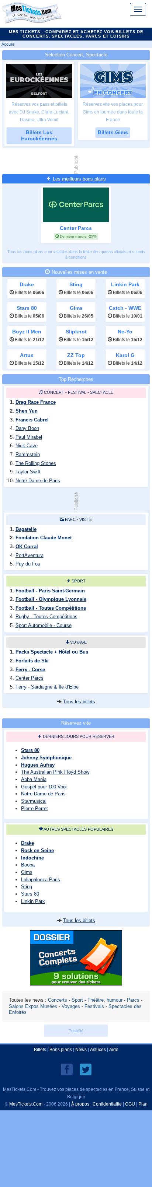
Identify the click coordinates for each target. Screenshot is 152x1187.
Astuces (98, 1049)
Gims (26, 872)
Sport (79, 581)
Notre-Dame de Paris (37, 480)
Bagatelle (26, 529)
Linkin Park (33, 901)
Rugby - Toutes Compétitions (46, 616)
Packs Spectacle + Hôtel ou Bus (51, 652)
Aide (113, 1049)
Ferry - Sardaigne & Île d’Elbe (47, 687)
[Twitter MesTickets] (85, 1069)
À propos (80, 1104)
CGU (130, 1104)
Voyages (71, 1006)
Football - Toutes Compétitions (50, 608)
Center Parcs (29, 678)
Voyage (78, 642)
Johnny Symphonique (46, 757)
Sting (26, 886)
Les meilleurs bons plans (79, 179)
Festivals (94, 1006)
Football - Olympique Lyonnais (50, 599)
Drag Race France (35, 402)
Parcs (133, 1000)
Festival (77, 392)
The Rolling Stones (35, 463)
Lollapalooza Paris (40, 879)
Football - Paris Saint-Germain (50, 591)
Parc (70, 519)
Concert (54, 392)
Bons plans (60, 1049)
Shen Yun (26, 411)
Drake (27, 843)
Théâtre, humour (104, 1000)
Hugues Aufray (38, 765)
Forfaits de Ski (32, 660)
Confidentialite (107, 1104)
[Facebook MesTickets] (67, 1069)
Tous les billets (79, 701)
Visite (85, 519)
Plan (143, 1104)
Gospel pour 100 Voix (44, 786)
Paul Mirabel (28, 437)
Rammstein (27, 454)
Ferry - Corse (30, 669)
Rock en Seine (37, 850)
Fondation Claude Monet (43, 537)
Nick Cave (26, 445)
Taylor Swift (28, 472)
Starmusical (33, 801)
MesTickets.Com (25, 1104)
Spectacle (101, 392)
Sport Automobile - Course (43, 625)
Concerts (57, 1000)
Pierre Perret (34, 808)
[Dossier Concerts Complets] (76, 983)
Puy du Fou (27, 564)
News (81, 1049)
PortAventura (29, 555)
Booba (28, 865)
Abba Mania (33, 779)
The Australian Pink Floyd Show (55, 772)
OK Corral (26, 546)
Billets (40, 1049)
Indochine (32, 858)
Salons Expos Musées (33, 1006)
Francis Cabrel (32, 420)
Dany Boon (27, 428)
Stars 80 (30, 750)
